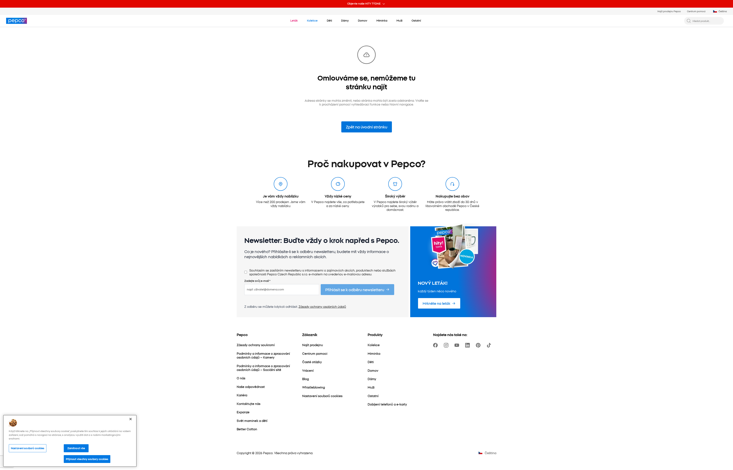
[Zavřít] (130, 419)
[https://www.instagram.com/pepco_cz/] (447, 345)
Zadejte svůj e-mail (257, 281)
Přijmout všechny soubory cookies (87, 459)
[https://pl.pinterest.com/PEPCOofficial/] (479, 345)
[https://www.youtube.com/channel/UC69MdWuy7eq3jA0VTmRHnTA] (457, 345)
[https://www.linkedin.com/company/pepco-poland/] (468, 345)
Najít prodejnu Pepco (669, 11)
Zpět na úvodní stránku (366, 126)
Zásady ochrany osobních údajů (322, 306)
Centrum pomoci (696, 11)
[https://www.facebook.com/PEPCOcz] (436, 345)
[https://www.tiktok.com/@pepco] (490, 345)
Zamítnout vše (76, 448)
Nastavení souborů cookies (27, 448)
